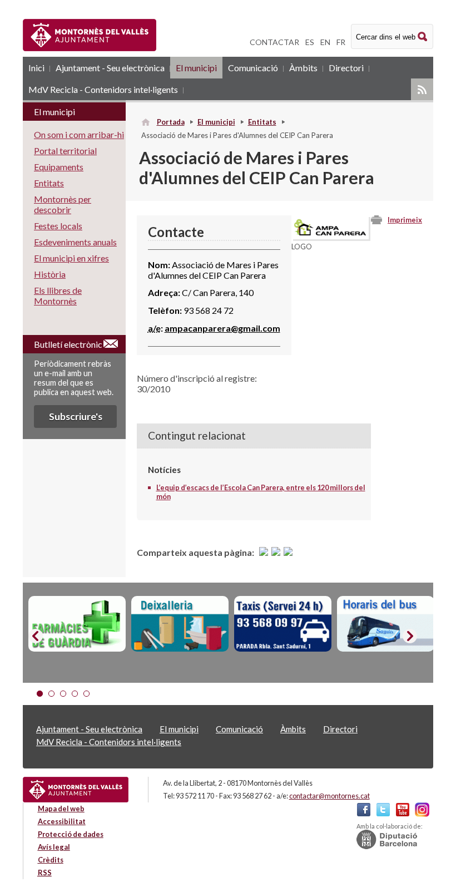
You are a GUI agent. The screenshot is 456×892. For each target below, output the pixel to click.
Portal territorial (65, 150)
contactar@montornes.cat (329, 795)
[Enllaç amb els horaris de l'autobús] (385, 624)
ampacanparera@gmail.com (222, 328)
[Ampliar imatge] (330, 235)
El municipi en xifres (71, 258)
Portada (171, 121)
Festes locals (58, 225)
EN (325, 42)
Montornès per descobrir (62, 204)
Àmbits (303, 67)
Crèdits (50, 859)
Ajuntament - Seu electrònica (110, 67)
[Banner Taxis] (282, 624)
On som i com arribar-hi (79, 134)
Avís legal (54, 846)
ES (309, 42)
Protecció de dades (70, 834)
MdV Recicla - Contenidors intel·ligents (103, 89)
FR (340, 42)
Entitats (262, 121)
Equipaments (58, 166)
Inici (36, 67)
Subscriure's (75, 416)
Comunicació (253, 67)
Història (50, 274)
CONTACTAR (274, 42)
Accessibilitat (62, 821)
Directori (346, 67)
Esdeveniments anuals (75, 241)
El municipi (196, 67)
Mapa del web (61, 808)
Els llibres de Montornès (58, 295)
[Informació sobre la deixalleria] (180, 624)
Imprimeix (405, 219)
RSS (422, 89)
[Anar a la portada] (75, 789)
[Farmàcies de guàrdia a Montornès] (77, 624)
